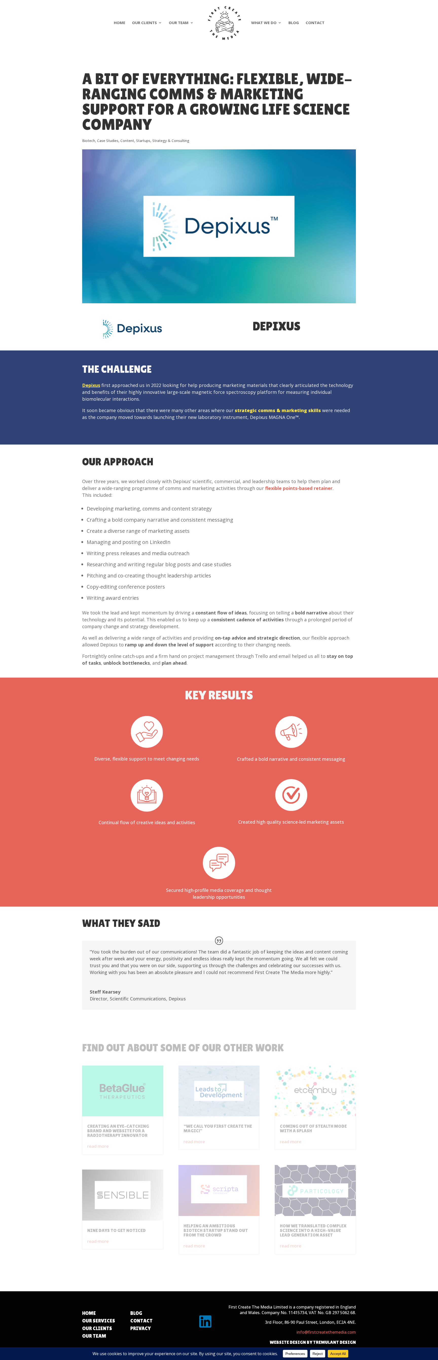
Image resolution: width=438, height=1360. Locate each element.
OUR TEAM (94, 1336)
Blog (293, 23)
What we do (264, 23)
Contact (315, 23)
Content (127, 140)
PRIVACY (140, 1328)
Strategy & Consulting (170, 140)
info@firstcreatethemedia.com (326, 1332)
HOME (89, 1313)
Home (119, 23)
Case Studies (107, 140)
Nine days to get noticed (116, 1230)
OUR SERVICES (98, 1320)
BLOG (136, 1313)
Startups (143, 140)
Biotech (88, 140)
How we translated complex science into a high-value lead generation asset (313, 1230)
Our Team (179, 23)
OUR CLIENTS (97, 1328)
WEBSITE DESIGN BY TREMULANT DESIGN (313, 1342)
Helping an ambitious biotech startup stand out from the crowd (216, 1230)
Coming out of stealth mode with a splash (313, 1128)
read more (98, 1146)
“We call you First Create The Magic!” (218, 1128)
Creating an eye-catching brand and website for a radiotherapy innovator (118, 1130)
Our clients (144, 23)
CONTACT (141, 1320)
